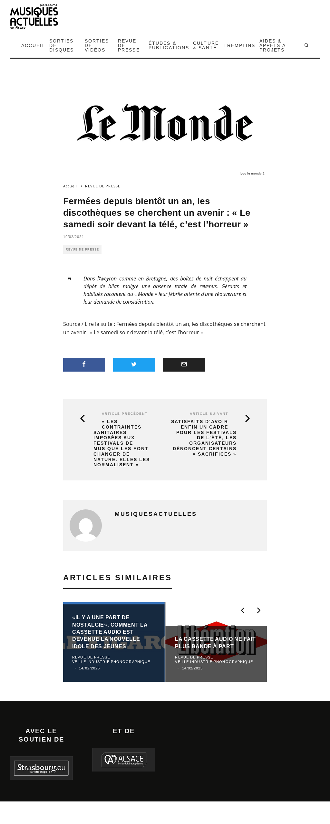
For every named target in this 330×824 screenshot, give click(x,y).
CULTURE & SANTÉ (206, 45)
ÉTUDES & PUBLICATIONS (169, 45)
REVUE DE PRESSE (129, 45)
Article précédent (125, 413)
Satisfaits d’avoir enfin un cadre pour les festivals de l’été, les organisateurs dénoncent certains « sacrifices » (204, 438)
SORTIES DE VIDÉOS (97, 45)
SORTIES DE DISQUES (61, 45)
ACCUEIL (33, 45)
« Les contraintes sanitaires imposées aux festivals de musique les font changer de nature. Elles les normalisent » (121, 443)
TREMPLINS (240, 45)
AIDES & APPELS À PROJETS (272, 45)
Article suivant (209, 413)
